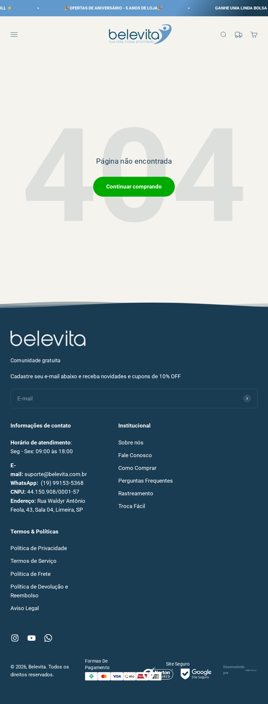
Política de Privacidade (38, 548)
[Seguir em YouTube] (31, 638)
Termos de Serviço (33, 561)
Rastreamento (135, 493)
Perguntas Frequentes (145, 480)
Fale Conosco (135, 455)
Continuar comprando (134, 186)
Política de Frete (30, 574)
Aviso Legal (24, 608)
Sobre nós (130, 442)
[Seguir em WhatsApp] (48, 638)
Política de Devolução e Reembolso (39, 591)
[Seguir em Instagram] (14, 638)
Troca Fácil (131, 506)
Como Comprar (137, 468)
